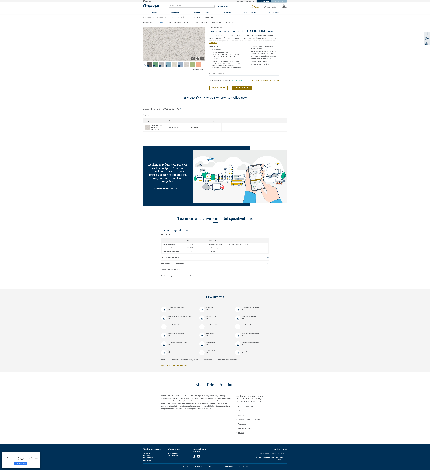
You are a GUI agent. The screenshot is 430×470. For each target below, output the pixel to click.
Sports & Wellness (245, 428)
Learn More (230, 23)
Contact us (240, 1)
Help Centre (147, 460)
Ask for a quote (173, 455)
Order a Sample (173, 453)
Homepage (147, 17)
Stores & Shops (244, 415)
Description (147, 23)
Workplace (242, 424)
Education (241, 411)
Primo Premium (180, 17)
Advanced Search (222, 6)
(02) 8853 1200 (250, 1)
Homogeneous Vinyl (163, 17)
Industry (241, 433)
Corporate (185, 466)
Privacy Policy (213, 466)
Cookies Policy (228, 466)
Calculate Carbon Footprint (179, 23)
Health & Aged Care (245, 407)
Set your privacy (21, 463)
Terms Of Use (198, 466)
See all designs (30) (198, 69)
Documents (216, 23)
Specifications (201, 23)
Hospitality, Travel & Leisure (249, 420)
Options (160, 23)
